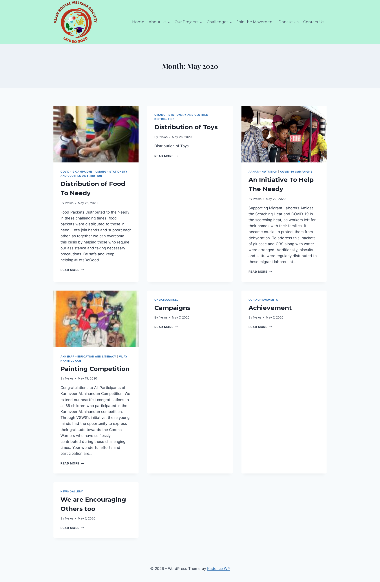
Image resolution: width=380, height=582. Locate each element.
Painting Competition (95, 368)
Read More (72, 270)
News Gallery (71, 491)
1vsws (69, 203)
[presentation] (96, 134)
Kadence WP (218, 568)
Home (138, 22)
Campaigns (172, 307)
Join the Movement (255, 22)
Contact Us (313, 22)
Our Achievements (263, 299)
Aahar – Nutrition (263, 171)
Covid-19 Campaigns (76, 171)
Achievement (270, 307)
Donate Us (288, 22)
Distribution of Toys (186, 127)
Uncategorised (166, 299)
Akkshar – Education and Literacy (88, 356)
